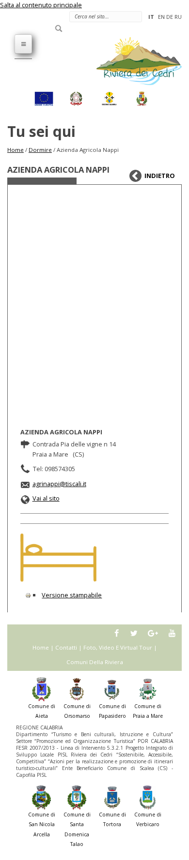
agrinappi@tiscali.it (59, 483)
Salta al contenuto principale (41, 4)
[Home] (133, 60)
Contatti (66, 647)
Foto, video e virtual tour (117, 647)
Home (15, 149)
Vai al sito (46, 498)
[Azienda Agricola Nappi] (58, 558)
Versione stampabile (72, 595)
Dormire (40, 149)
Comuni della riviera (94, 662)
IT (151, 16)
